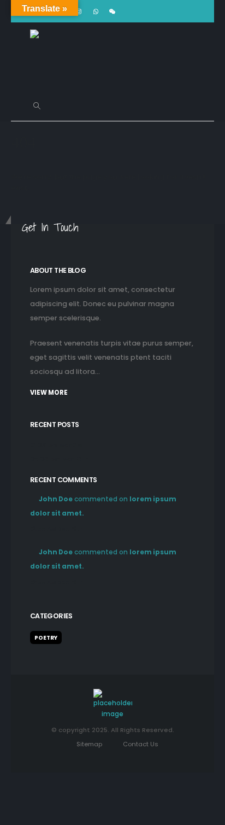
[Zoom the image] (112, 694)
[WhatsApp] (95, 11)
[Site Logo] (57, 57)
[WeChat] (112, 11)
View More (49, 392)
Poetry (45, 638)
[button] (37, 106)
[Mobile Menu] (62, 106)
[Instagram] (78, 11)
